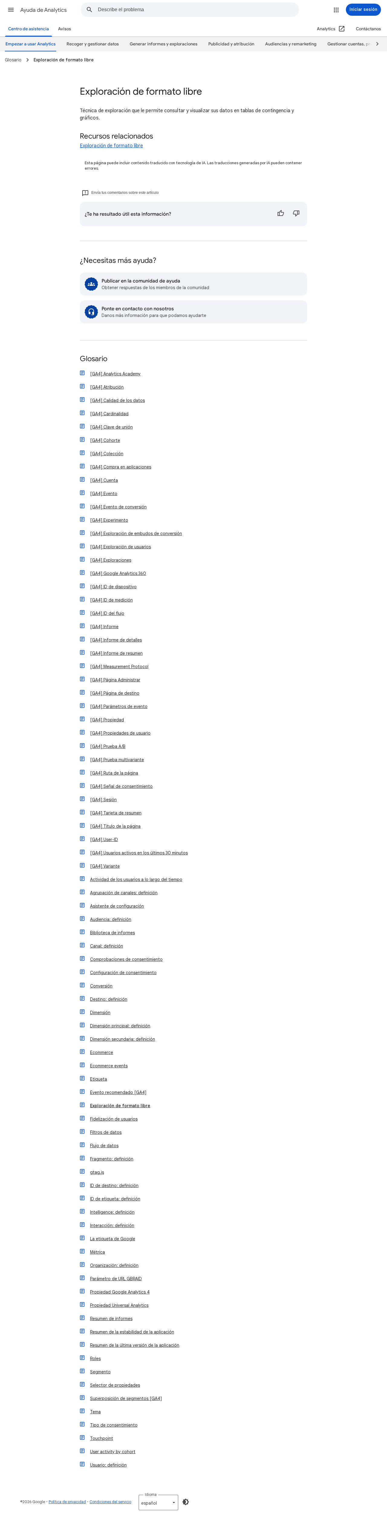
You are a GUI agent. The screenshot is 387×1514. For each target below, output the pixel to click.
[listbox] (158, 1502)
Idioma (151, 1494)
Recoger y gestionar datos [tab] (93, 44)
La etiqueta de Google (112, 1239)
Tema (95, 1411)
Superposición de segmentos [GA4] (126, 1398)
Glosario (93, 359)
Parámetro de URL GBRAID (116, 1278)
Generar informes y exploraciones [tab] (163, 44)
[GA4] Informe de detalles (116, 640)
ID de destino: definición (114, 1185)
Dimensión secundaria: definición (122, 1039)
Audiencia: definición (110, 919)
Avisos (64, 28)
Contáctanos (368, 28)
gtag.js (97, 1172)
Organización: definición (114, 1265)
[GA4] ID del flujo (107, 613)
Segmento (100, 1372)
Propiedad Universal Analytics (119, 1305)
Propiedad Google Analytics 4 (120, 1292)
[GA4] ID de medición (111, 600)
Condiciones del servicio (110, 1501)
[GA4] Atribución (107, 387)
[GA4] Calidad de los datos (117, 400)
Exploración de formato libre (111, 146)
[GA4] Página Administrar (115, 680)
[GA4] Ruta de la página (114, 773)
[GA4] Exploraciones (110, 560)
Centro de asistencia (28, 28)
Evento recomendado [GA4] (118, 1092)
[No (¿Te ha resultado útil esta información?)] (296, 214)
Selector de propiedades (115, 1385)
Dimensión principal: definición (120, 1026)
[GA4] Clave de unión (111, 427)
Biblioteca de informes (112, 932)
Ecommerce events (109, 1066)
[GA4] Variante (105, 866)
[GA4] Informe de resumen (116, 653)
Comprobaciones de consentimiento (126, 959)
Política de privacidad (67, 1501)
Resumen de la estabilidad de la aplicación (132, 1332)
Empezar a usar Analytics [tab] (30, 44)
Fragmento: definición (111, 1159)
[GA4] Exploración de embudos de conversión (136, 533)
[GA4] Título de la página (115, 826)
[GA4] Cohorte (105, 440)
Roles (95, 1358)
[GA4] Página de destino (114, 693)
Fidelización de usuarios (114, 1119)
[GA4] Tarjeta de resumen (115, 813)
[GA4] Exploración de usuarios (120, 547)
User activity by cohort (112, 1451)
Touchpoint (101, 1438)
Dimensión (100, 1012)
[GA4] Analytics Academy (115, 374)
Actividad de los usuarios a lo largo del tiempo (136, 879)
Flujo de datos (104, 1145)
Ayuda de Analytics (43, 10)
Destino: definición (108, 999)
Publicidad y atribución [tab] (231, 44)
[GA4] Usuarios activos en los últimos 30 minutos (139, 853)
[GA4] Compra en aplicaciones (120, 467)
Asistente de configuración (117, 906)
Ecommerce (101, 1052)
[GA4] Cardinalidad (109, 413)
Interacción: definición (112, 1225)
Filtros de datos (106, 1132)
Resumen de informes (111, 1318)
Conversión (101, 986)
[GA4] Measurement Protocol (119, 666)
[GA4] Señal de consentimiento (121, 786)
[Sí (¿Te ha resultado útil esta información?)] (281, 214)
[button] (11, 9)
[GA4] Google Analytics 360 (118, 573)
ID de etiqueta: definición (115, 1199)
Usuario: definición (108, 1465)
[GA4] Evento (103, 493)
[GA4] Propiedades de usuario (120, 733)
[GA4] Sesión (103, 799)
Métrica (97, 1252)
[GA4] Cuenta (104, 480)
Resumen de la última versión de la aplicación (134, 1345)
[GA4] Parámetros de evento (119, 706)
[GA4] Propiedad (107, 720)
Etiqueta (98, 1079)
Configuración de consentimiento (123, 972)
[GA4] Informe (104, 626)
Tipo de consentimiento (114, 1425)
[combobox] (198, 10)
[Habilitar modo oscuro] (185, 1502)
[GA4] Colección (106, 453)
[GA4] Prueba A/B (107, 746)
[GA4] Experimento (109, 520)
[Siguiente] (374, 44)
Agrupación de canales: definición (124, 893)
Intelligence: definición (112, 1212)
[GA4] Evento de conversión (118, 507)
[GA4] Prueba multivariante (117, 759)
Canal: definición (106, 946)
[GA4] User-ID (104, 839)
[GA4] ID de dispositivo (113, 586)
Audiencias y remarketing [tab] (291, 44)
